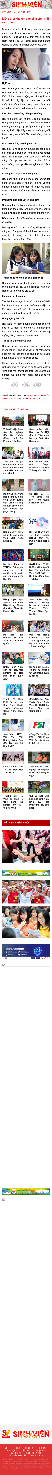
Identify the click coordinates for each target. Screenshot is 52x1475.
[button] (4, 4)
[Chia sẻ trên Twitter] (23, 384)
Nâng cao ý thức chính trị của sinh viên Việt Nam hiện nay (13, 536)
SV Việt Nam (24, 12)
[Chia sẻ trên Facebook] (17, 384)
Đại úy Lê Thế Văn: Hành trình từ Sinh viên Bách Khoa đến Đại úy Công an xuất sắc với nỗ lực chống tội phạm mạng (13, 502)
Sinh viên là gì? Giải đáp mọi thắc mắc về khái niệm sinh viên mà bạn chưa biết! (13, 467)
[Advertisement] (26, 1449)
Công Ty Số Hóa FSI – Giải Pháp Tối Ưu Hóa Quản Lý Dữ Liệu (39, 739)
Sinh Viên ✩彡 (9, 12)
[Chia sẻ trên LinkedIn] (39, 384)
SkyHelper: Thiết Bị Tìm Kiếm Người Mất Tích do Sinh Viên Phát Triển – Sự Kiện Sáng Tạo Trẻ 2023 (39, 571)
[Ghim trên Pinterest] (34, 384)
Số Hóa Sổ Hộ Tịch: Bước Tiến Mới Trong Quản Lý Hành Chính (39, 498)
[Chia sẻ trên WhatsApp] (12, 384)
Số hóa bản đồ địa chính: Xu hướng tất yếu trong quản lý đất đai (39, 671)
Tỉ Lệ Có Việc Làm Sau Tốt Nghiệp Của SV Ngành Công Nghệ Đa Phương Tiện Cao (13, 435)
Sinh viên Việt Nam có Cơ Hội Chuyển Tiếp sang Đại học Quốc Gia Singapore (39, 435)
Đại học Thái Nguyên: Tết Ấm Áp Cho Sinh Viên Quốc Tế (13, 639)
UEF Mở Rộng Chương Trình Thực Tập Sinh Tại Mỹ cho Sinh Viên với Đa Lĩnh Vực (39, 640)
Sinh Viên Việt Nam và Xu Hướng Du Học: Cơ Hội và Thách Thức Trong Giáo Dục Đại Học (39, 607)
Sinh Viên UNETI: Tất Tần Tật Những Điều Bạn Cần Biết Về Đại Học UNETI (13, 740)
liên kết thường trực (33, 398)
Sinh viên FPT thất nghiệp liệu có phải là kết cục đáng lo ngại (39, 771)
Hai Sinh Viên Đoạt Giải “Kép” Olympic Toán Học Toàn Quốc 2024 (39, 466)
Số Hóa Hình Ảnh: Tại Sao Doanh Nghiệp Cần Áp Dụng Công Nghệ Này (39, 538)
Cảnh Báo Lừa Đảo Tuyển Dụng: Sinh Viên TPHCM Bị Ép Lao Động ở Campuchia (39, 705)
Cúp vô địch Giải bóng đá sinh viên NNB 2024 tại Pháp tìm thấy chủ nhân (39, 802)
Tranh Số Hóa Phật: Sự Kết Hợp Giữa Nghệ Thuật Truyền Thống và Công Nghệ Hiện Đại (13, 706)
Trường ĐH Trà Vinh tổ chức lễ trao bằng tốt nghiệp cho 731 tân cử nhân (13, 802)
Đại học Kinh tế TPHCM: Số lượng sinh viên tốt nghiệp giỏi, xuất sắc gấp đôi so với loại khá (13, 571)
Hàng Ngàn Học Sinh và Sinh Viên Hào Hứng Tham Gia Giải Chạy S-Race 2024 (13, 605)
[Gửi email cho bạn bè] (28, 384)
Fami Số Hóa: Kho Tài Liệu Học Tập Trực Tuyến (13, 769)
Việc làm (12, 398)
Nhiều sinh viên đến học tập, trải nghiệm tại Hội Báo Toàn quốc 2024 (13, 673)
